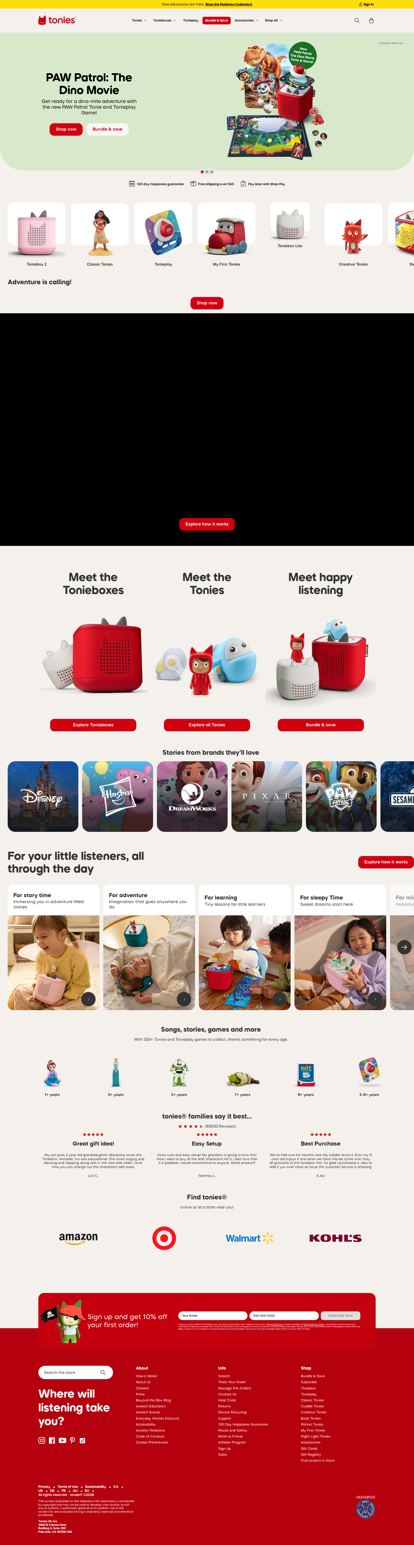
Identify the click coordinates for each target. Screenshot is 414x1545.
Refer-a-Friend (230, 1436)
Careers (142, 1388)
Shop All (271, 20)
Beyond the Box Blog (153, 1400)
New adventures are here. (207, 4)
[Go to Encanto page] (366, 1508)
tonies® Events (148, 1412)
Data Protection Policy (314, 1324)
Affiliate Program (232, 1442)
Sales (222, 1454)
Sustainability (95, 1486)
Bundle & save (107, 129)
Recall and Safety (232, 1430)
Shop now (66, 129)
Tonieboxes (162, 20)
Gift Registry (311, 1454)
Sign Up (224, 1448)
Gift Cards (309, 1448)
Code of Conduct (150, 1436)
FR (64, 1490)
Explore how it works (207, 524)
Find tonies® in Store (318, 1460)
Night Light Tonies (315, 1436)
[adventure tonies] (149, 962)
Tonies (137, 20)
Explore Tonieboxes (93, 725)
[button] (404, 947)
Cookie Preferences (152, 1442)
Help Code (227, 1400)
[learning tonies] (245, 962)
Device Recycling (232, 1412)
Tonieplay (191, 20)
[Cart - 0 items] (371, 21)
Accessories (244, 20)
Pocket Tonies (312, 1424)
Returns (224, 1406)
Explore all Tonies (207, 725)
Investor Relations (150, 1430)
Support (224, 1418)
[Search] (357, 21)
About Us (143, 1382)
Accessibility (146, 1424)
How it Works (146, 1376)
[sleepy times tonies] (340, 962)
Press (140, 1394)
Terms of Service (274, 1324)
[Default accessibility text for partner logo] (78, 1238)
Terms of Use (68, 1486)
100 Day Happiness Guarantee (243, 1424)
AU (75, 1490)
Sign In (368, 4)
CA (115, 1486)
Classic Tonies (312, 1400)
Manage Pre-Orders (234, 1388)
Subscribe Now (340, 1315)
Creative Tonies (314, 1412)
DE (52, 1490)
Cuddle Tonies (312, 1406)
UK (40, 1490)
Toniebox (308, 1388)
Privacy (44, 1486)
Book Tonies (311, 1418)
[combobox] (75, 1372)
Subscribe (309, 1382)
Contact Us (227, 1394)
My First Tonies (313, 1430)
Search (224, 1376)
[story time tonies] (53, 962)
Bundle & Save (216, 20)
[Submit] (105, 1372)
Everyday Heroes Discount (157, 1418)
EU (87, 1490)
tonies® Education (151, 1406)
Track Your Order (232, 1382)
